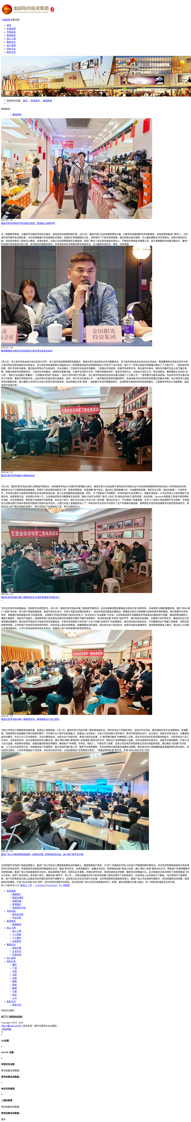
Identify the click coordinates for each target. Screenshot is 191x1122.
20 (42, 885)
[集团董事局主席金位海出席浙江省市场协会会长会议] (76, 345)
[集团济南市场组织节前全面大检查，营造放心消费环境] (76, 218)
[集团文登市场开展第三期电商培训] (76, 470)
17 (36, 885)
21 (44, 885)
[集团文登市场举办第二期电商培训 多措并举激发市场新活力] (76, 592)
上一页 (28, 885)
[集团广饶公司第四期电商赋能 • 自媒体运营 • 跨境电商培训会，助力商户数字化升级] (75, 849)
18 (38, 885)
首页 (9, 25)
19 (40, 885)
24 (51, 885)
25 (53, 885)
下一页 (62, 885)
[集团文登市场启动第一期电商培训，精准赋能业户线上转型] (76, 714)
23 (49, 885)
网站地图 (6, 1029)
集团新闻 (47, 101)
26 (56, 885)
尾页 (67, 885)
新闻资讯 (35, 101)
